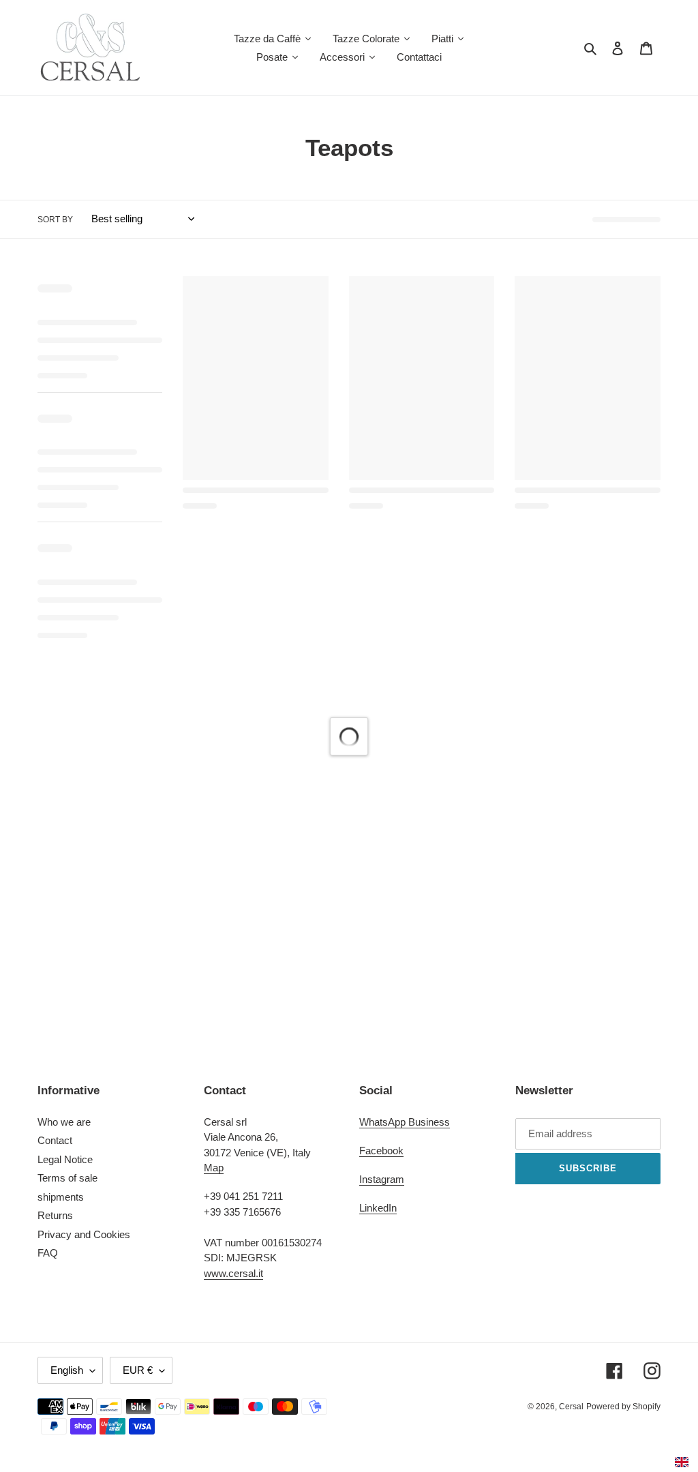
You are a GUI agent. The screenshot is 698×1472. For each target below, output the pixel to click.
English (66, 1370)
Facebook (381, 1150)
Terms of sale (67, 1178)
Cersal (571, 1406)
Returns (55, 1215)
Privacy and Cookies (83, 1234)
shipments (60, 1197)
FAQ (47, 1253)
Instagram (381, 1179)
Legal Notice (65, 1159)
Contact (54, 1140)
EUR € (138, 1370)
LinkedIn (378, 1208)
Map (214, 1167)
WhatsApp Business (404, 1122)
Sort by (55, 219)
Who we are (64, 1122)
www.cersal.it (233, 1273)
